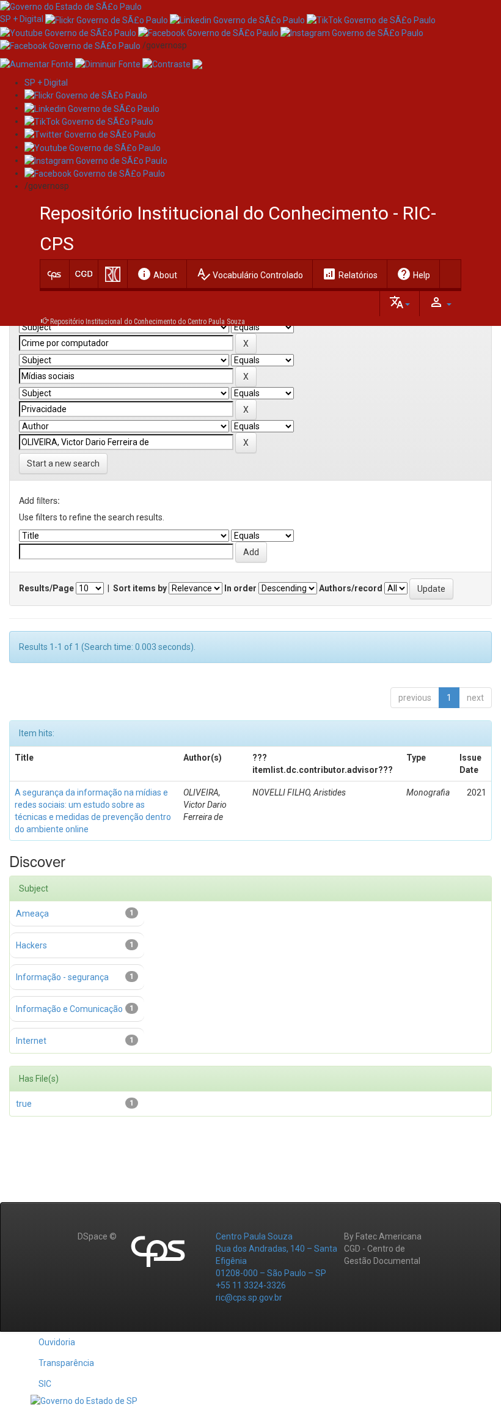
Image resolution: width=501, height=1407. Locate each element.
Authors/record (350, 588)
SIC (44, 1384)
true (24, 1104)
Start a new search (63, 463)
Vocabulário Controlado (249, 274)
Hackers (31, 945)
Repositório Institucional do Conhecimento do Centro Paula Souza (147, 321)
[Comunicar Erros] (197, 63)
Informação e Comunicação (69, 1009)
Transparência (66, 1363)
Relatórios (350, 274)
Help (413, 274)
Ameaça (32, 913)
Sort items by (140, 588)
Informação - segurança (62, 977)
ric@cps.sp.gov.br (249, 1297)
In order (240, 588)
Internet (31, 1041)
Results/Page (46, 588)
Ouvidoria (56, 1342)
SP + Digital (21, 19)
